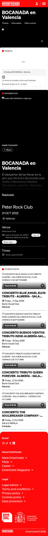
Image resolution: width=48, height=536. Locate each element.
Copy (35, 235)
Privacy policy (11, 493)
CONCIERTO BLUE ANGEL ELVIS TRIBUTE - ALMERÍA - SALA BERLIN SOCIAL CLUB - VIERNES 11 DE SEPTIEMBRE (24, 294)
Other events (30, 23)
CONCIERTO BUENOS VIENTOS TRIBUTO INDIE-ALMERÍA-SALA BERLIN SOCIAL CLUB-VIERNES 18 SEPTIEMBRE (24, 334)
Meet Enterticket (13, 458)
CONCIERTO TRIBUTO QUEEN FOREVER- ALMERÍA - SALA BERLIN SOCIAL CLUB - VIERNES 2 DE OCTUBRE (22, 374)
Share (8, 149)
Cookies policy (11, 497)
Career (6, 466)
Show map (8, 242)
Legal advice (10, 485)
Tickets (5, 23)
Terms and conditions (16, 489)
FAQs (5, 462)
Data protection (12, 501)
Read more (8, 194)
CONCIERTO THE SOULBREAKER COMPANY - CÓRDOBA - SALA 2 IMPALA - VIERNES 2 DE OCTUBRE (22, 414)
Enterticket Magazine (16, 470)
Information (16, 23)
